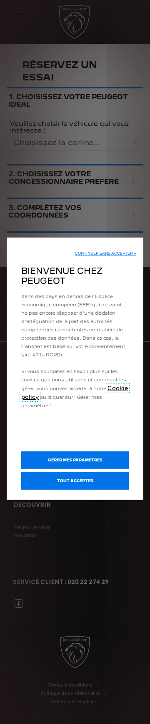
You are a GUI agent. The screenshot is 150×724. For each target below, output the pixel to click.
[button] (105, 253)
